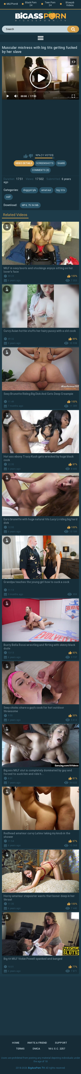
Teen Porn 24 (50, 4)
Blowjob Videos (70, 4)
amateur (46, 190)
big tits (60, 190)
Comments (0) (40, 170)
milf (8, 197)
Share (61, 163)
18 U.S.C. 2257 (56, 1048)
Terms (20, 1048)
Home (15, 1042)
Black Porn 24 (31, 4)
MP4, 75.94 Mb (30, 205)
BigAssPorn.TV (36, 1068)
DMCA (36, 1048)
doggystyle (29, 190)
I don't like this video (31, 156)
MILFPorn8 (12, 4)
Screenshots (44, 163)
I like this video (26, 156)
